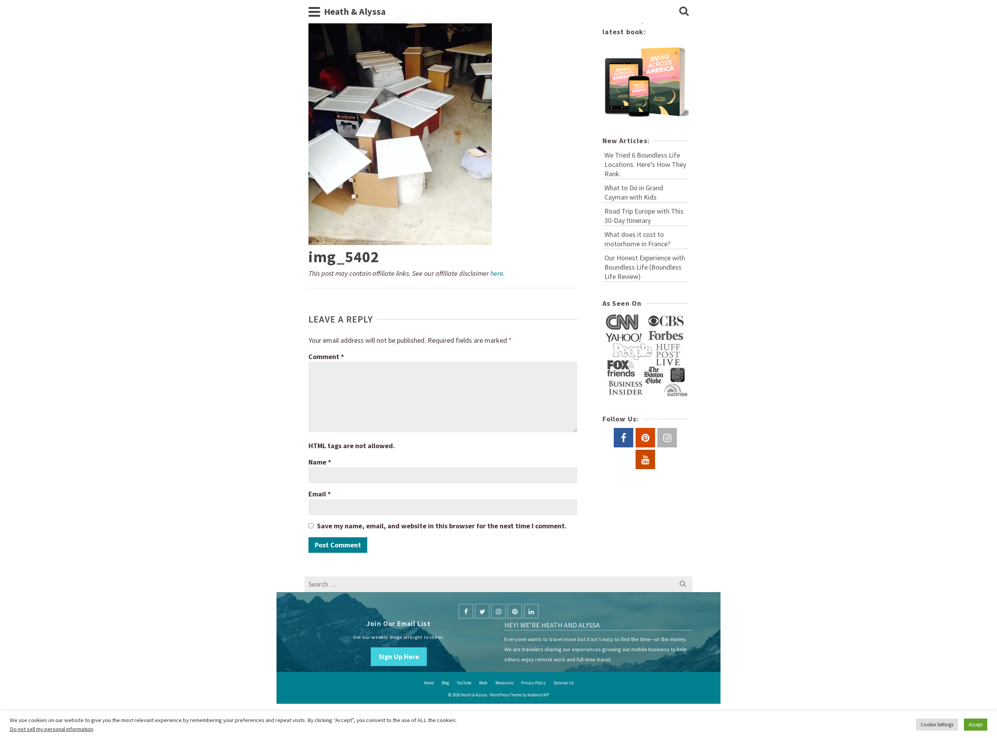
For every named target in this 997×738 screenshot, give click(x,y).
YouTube (464, 682)
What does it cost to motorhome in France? (637, 239)
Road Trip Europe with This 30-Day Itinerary (643, 216)
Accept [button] (976, 724)
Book (483, 682)
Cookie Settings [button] (937, 724)
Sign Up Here (399, 656)
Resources (504, 682)
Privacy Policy (533, 682)
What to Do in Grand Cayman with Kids (633, 192)
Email (319, 493)
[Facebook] (465, 611)
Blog (445, 682)
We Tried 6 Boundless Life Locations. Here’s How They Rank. (645, 164)
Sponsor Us (563, 682)
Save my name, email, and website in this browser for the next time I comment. (442, 525)
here (496, 273)
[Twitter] (482, 611)
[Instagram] (498, 611)
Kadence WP (538, 695)
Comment (326, 356)
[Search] (683, 11)
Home (429, 682)
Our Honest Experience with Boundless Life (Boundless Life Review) (644, 267)
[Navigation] (314, 11)
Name (319, 462)
